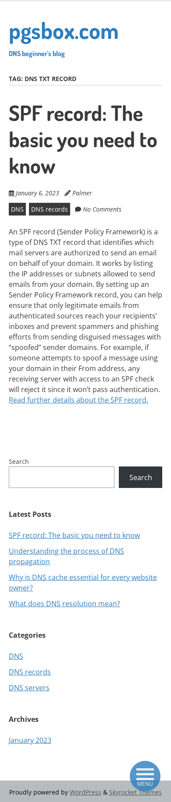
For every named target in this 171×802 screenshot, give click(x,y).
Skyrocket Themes (135, 792)
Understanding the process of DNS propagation (66, 556)
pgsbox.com (64, 37)
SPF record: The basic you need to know (83, 138)
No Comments (102, 209)
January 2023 (30, 740)
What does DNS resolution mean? (64, 603)
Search (19, 461)
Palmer (82, 193)
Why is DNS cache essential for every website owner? (83, 582)
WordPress (85, 792)
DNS (17, 209)
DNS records (49, 209)
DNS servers (29, 687)
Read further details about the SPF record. (78, 400)
